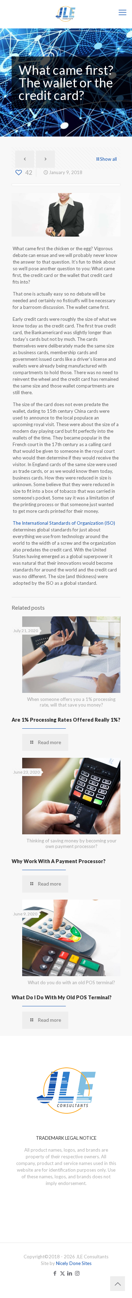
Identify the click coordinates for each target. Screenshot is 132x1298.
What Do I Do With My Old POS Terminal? (62, 997)
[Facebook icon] (55, 1273)
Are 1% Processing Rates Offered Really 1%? (66, 720)
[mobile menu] (122, 12)
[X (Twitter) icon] (62, 1273)
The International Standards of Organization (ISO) (64, 523)
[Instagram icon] (77, 1273)
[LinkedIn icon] (70, 1273)
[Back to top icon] (117, 1283)
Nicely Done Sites (74, 1263)
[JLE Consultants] (66, 14)
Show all (108, 159)
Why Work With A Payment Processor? (59, 861)
